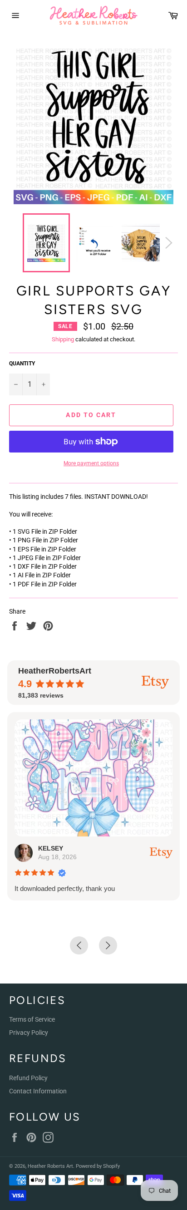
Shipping (63, 339)
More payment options (91, 463)
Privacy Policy (28, 1032)
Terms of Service (32, 1019)
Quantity (22, 363)
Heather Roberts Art (50, 1166)
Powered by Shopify (98, 1166)
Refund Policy (28, 1078)
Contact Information (38, 1091)
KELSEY (50, 848)
